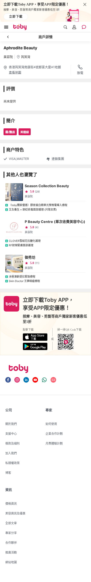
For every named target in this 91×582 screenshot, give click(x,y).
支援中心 (11, 433)
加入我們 (11, 453)
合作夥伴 (11, 542)
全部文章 (11, 523)
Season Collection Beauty (47, 186)
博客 (8, 472)
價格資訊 (11, 503)
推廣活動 (11, 552)
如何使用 (51, 423)
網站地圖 (11, 562)
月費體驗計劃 (54, 443)
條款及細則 (12, 443)
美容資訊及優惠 (15, 513)
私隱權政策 (12, 463)
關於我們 (11, 423)
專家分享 (11, 532)
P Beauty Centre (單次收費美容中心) (55, 221)
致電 (80, 73)
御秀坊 (30, 257)
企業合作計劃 (54, 433)
